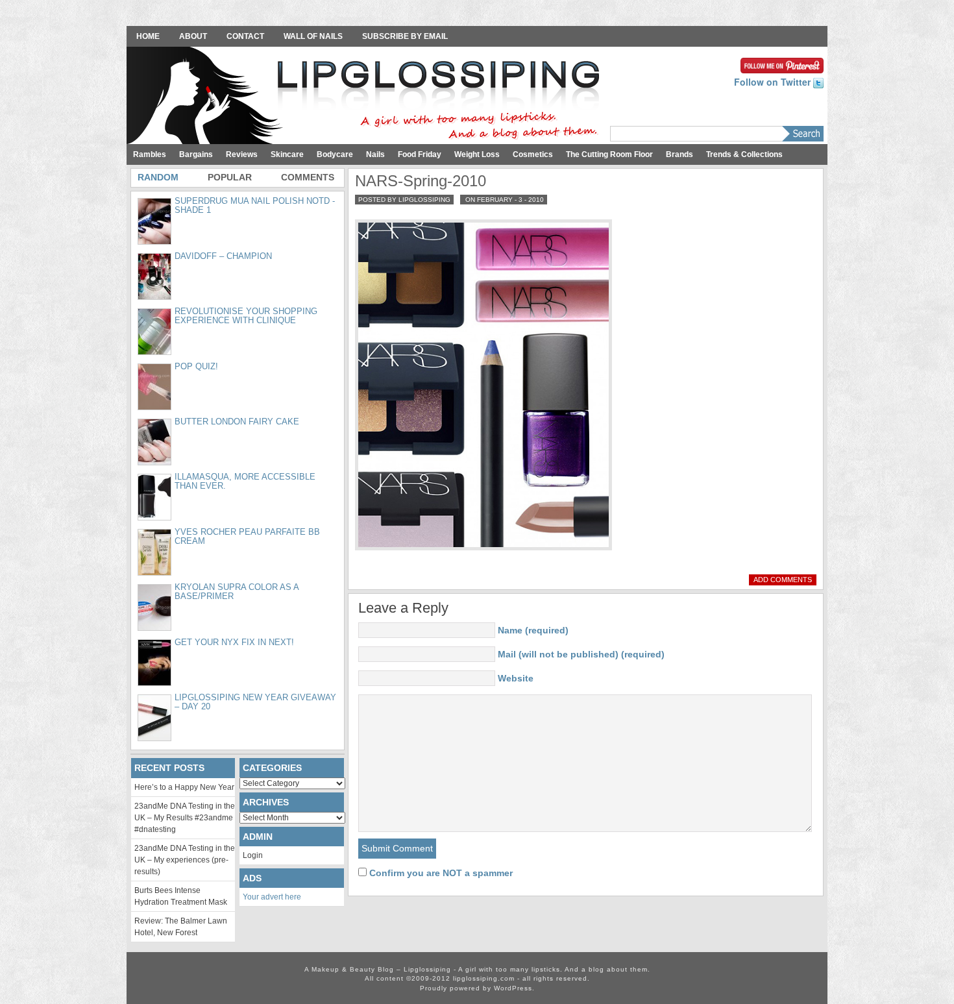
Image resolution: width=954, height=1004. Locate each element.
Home (148, 36)
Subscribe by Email (405, 36)
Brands (679, 154)
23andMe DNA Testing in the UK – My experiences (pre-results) (184, 860)
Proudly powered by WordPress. (477, 988)
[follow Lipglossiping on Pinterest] (782, 64)
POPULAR (230, 177)
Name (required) (533, 630)
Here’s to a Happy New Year (184, 787)
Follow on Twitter (773, 81)
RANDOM (158, 177)
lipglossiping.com (484, 978)
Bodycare (335, 154)
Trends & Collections (744, 154)
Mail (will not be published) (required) (581, 654)
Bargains (196, 154)
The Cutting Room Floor (609, 154)
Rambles (149, 154)
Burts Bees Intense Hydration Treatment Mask (180, 896)
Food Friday (419, 154)
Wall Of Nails (313, 36)
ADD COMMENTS (782, 579)
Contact (245, 36)
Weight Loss (477, 154)
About (193, 36)
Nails (375, 154)
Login (253, 855)
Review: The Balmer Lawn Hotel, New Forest (180, 926)
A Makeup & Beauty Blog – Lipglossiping (367, 97)
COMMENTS (307, 177)
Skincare (287, 154)
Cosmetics (533, 154)
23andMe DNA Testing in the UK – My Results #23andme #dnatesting (184, 818)
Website (515, 678)
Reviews (242, 154)
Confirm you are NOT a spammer (440, 873)
